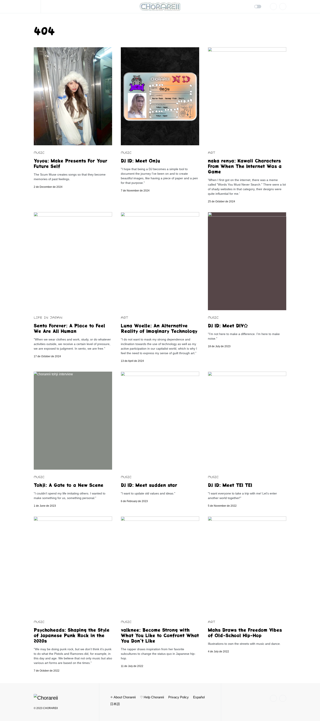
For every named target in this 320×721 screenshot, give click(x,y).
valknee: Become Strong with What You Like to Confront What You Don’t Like (160, 635)
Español (199, 697)
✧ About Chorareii (123, 697)
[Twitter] (282, 6)
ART (211, 152)
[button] (37, 6)
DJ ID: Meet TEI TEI (230, 485)
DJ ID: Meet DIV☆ (228, 325)
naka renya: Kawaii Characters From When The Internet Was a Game (245, 166)
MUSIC (39, 152)
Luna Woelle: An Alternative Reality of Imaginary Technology (159, 328)
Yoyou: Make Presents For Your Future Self (70, 163)
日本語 (115, 704)
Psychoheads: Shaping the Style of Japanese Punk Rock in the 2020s (71, 635)
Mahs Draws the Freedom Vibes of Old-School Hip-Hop (245, 632)
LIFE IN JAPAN (48, 317)
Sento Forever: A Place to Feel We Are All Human (69, 328)
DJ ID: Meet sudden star (149, 485)
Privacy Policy (178, 697)
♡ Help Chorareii (152, 697)
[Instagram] (273, 6)
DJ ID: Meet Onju (140, 160)
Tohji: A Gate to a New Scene (68, 485)
